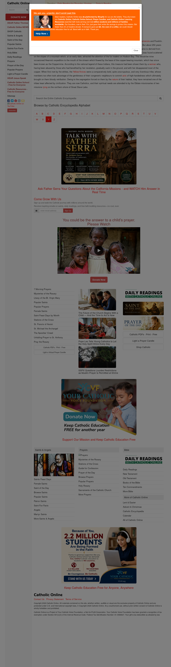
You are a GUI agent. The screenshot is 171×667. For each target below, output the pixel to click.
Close (136, 50)
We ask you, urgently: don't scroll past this (54, 13)
